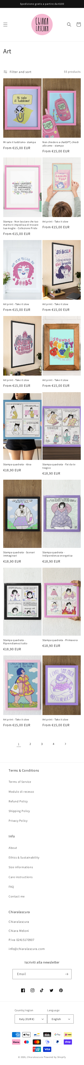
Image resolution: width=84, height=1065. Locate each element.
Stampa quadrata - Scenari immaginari (19, 554)
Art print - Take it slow (55, 221)
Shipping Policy (19, 811)
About (13, 848)
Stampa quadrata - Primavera (60, 640)
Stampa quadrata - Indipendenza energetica (57, 554)
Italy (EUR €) (26, 1019)
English (56, 1019)
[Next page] (65, 744)
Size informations (21, 867)
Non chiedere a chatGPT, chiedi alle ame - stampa (60, 143)
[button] (5, 24)
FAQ (11, 887)
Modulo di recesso (21, 792)
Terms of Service (20, 782)
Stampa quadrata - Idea (17, 464)
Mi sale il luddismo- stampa (19, 142)
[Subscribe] (66, 974)
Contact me (17, 896)
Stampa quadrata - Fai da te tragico (58, 466)
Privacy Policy (18, 821)
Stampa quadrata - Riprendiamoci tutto (15, 641)
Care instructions (21, 877)
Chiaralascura (35, 1057)
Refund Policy (18, 801)
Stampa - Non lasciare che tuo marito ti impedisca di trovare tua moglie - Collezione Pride (21, 225)
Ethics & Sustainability (24, 857)
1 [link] (19, 744)
